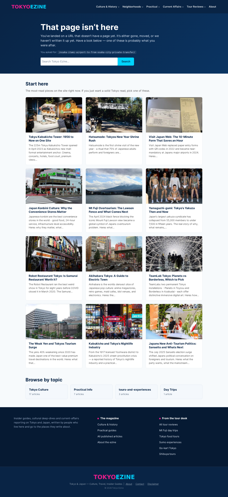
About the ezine (106, 442)
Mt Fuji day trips (168, 430)
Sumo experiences (170, 442)
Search (126, 61)
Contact (140, 483)
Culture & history (107, 424)
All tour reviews (168, 424)
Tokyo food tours (169, 436)
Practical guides (106, 430)
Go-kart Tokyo (167, 448)
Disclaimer (153, 483)
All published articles (109, 436)
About (212, 6)
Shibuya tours (167, 454)
